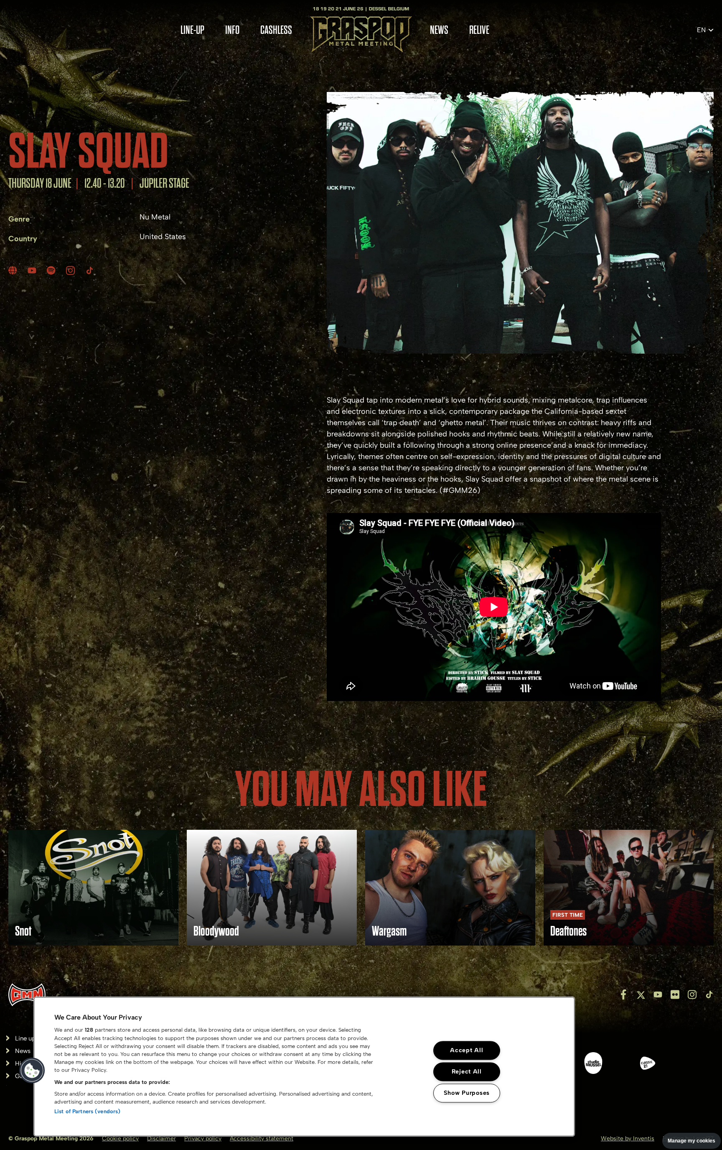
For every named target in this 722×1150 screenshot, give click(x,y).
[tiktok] (90, 270)
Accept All (466, 1050)
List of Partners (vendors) (87, 1111)
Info (232, 30)
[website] (13, 270)
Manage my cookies (691, 1141)
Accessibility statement (261, 1138)
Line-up (192, 30)
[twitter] (640, 994)
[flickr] (675, 994)
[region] (304, 1067)
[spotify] (52, 270)
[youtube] (33, 270)
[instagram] (71, 270)
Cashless (276, 30)
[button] (32, 1070)
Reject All (467, 1072)
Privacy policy (202, 1138)
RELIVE (479, 30)
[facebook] (623, 994)
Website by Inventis (627, 1138)
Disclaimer (161, 1138)
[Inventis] (27, 994)
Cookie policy (120, 1138)
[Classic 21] (647, 1064)
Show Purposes (467, 1093)
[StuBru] (593, 1064)
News (439, 30)
